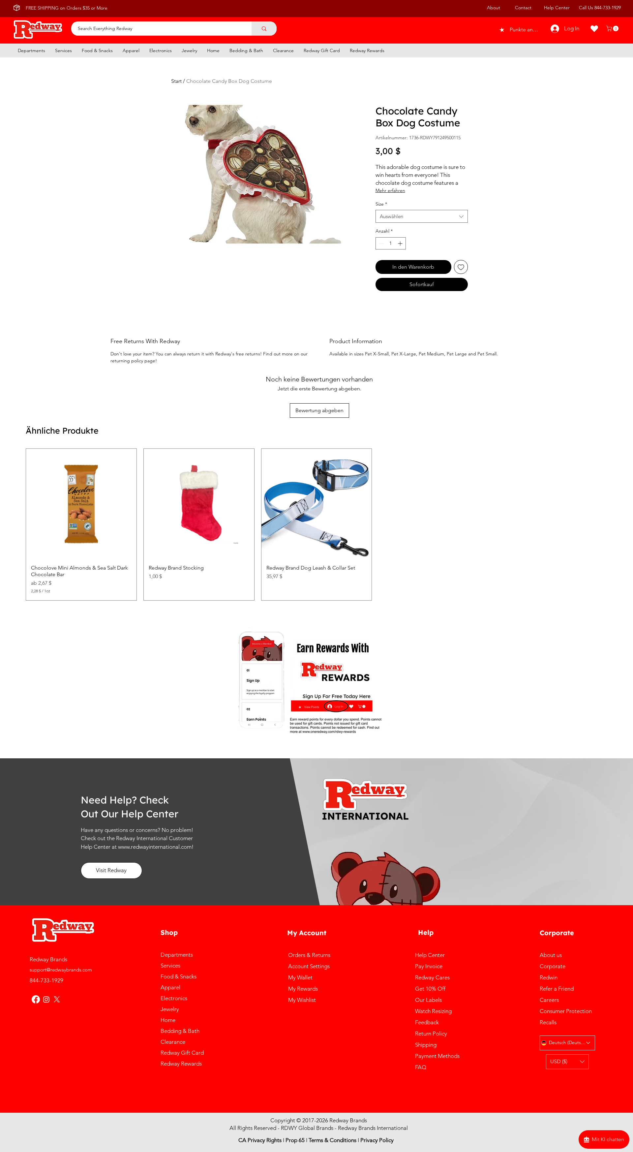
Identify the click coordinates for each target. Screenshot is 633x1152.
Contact (523, 8)
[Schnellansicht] (81, 504)
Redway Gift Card (182, 1052)
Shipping (427, 1044)
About (493, 8)
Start (176, 81)
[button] (613, 28)
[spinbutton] (391, 243)
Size (381, 204)
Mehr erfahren (390, 190)
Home (168, 1020)
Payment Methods (438, 1056)
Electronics (174, 998)
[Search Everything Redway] (264, 28)
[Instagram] (46, 999)
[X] (57, 999)
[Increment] (401, 243)
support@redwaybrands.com (61, 970)
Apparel (170, 987)
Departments (177, 954)
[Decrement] (381, 243)
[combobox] (422, 216)
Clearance (173, 1041)
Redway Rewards (181, 1063)
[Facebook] (36, 999)
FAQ (420, 1067)
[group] (316, 524)
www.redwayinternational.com (155, 846)
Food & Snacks (178, 976)
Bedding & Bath (180, 1031)
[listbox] (567, 1061)
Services (170, 965)
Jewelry (170, 1009)
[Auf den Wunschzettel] (461, 267)
